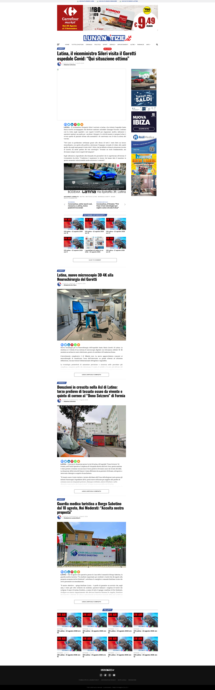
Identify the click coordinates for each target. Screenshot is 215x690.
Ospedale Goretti (104, 196)
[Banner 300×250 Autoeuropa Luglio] (143, 79)
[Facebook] (65, 124)
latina (82, 196)
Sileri (113, 196)
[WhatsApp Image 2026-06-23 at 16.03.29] (143, 100)
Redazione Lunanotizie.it (72, 518)
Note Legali (122, 680)
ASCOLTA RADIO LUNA (86, 1)
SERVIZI (112, 44)
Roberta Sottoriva (70, 65)
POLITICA (97, 44)
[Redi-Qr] (143, 143)
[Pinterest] (75, 124)
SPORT (105, 44)
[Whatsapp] (78, 124)
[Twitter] (68, 124)
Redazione (132, 680)
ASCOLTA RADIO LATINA (130, 1)
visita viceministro (70, 198)
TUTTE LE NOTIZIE (77, 44)
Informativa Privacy (108, 680)
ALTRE (132, 44)
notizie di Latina (91, 196)
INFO (147, 44)
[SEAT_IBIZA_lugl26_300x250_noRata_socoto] (143, 121)
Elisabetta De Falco (70, 285)
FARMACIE (140, 44)
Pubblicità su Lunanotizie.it (89, 680)
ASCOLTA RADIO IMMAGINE (108, 1)
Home (67, 44)
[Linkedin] (72, 124)
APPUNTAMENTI (122, 44)
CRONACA (89, 44)
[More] (81, 124)
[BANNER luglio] (143, 164)
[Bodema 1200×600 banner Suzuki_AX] (95, 194)
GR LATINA (107, 49)
